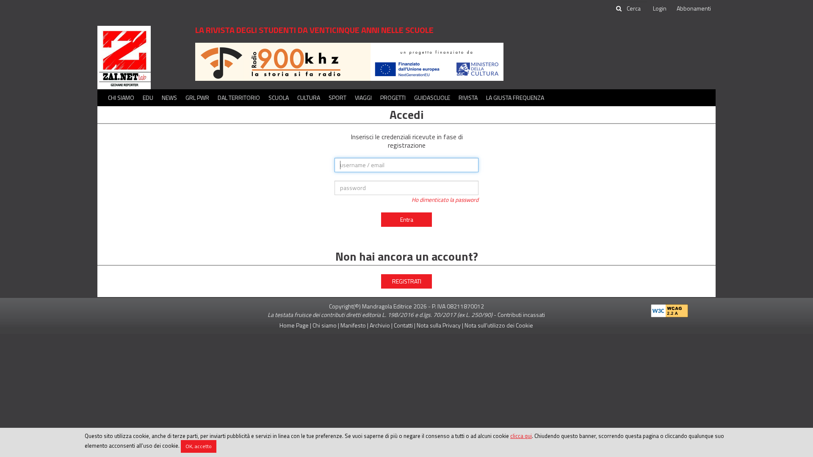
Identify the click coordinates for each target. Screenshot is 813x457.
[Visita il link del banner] (349, 61)
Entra (406, 219)
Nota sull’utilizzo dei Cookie (499, 325)
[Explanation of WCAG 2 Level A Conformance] (669, 309)
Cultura (308, 97)
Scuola (278, 97)
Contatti (403, 325)
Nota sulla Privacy (439, 325)
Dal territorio (239, 97)
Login (659, 8)
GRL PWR (197, 97)
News (169, 97)
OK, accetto (198, 446)
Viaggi (363, 97)
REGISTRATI (406, 281)
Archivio (380, 325)
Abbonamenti (694, 8)
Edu (148, 97)
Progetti (393, 97)
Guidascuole (432, 97)
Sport (337, 97)
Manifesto (353, 325)
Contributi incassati (521, 314)
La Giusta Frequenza (515, 97)
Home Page (294, 325)
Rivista (468, 97)
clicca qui (521, 436)
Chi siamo (121, 97)
